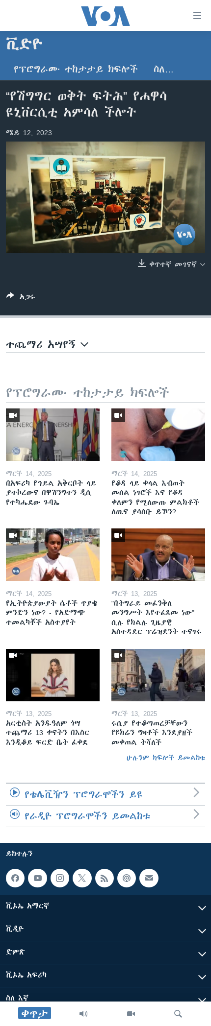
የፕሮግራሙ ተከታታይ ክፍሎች (76, 69)
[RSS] (104, 878)
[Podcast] (126, 878)
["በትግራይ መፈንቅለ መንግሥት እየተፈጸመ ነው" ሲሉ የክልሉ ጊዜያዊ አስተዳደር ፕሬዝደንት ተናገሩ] (158, 554)
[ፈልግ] (178, 1014)
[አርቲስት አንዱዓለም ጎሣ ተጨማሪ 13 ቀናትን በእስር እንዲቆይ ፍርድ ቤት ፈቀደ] (53, 675)
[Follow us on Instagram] (60, 878)
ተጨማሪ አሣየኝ (43, 344)
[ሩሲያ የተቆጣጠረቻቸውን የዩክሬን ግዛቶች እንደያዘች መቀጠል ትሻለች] (158, 675)
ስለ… (164, 69)
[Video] (131, 1014)
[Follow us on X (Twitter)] (82, 878)
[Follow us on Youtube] (37, 878)
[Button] (20, 298)
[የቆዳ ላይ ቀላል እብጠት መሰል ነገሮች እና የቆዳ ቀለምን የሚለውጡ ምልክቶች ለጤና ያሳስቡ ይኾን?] (158, 434)
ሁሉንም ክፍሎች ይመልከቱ (166, 758)
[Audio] (83, 1014)
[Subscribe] (148, 878)
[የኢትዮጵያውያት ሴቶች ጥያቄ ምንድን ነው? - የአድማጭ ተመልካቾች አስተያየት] (53, 554)
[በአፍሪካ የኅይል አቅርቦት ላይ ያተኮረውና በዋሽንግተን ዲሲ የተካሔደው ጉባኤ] (53, 434)
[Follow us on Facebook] (15, 878)
